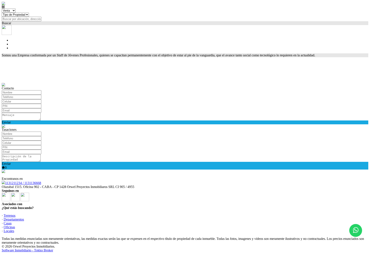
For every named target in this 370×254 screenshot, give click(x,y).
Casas (8, 223)
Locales (9, 231)
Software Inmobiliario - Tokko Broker (27, 250)
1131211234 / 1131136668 (23, 183)
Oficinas (9, 227)
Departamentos (14, 219)
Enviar (6, 122)
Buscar (6, 23)
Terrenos (9, 215)
